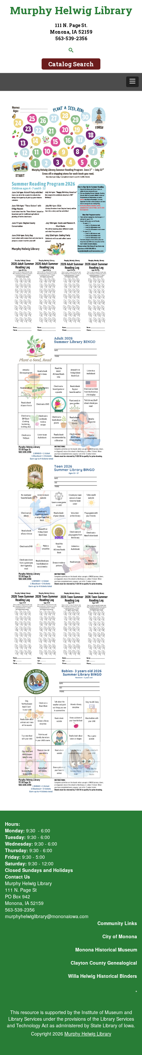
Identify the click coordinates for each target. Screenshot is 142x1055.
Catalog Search (71, 64)
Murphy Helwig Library (71, 10)
